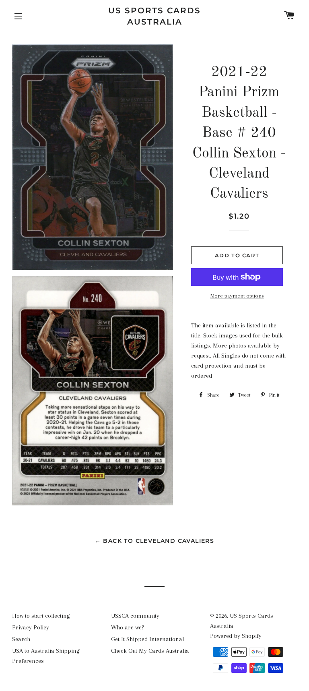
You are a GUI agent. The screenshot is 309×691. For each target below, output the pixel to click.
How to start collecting (41, 615)
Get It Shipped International (147, 639)
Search (21, 639)
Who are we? (127, 627)
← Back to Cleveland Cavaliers (154, 540)
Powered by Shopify (236, 635)
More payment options (237, 296)
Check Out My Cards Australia (150, 650)
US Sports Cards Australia (154, 16)
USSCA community (135, 615)
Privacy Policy (30, 627)
